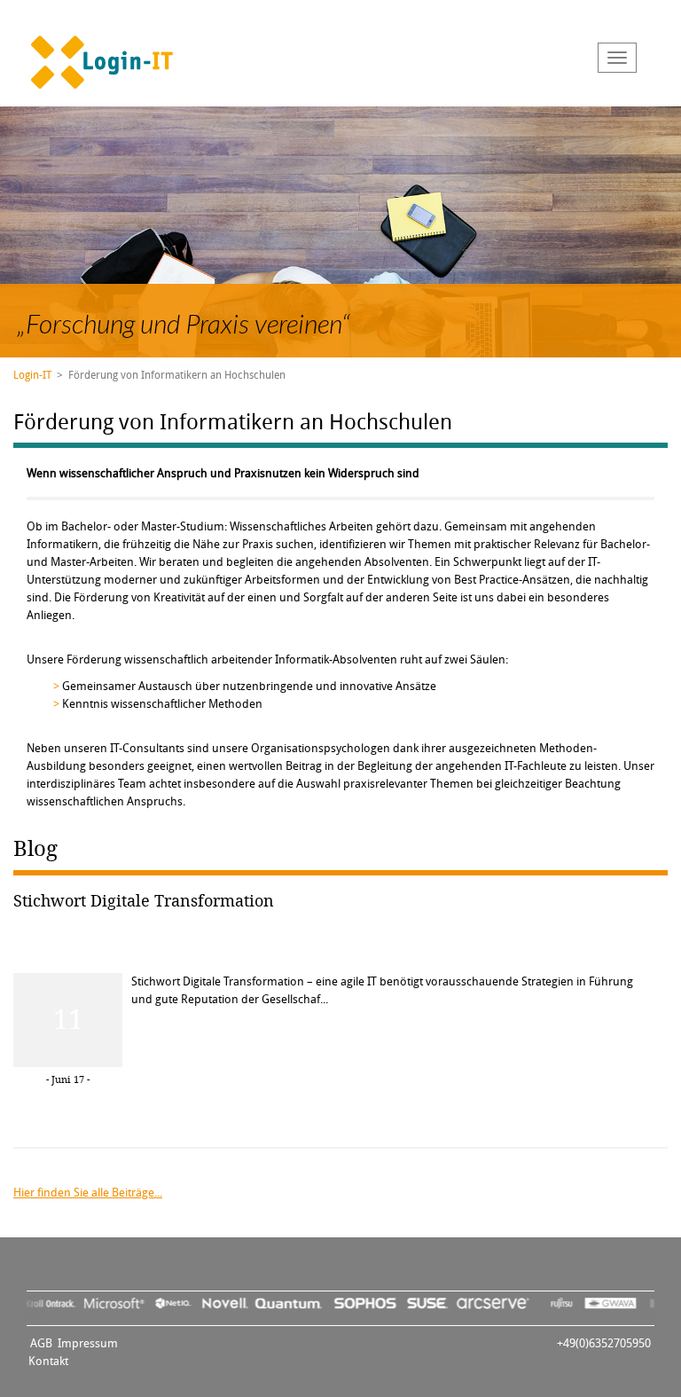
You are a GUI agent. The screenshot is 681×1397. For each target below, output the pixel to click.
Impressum (88, 1343)
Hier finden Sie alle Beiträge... (87, 1192)
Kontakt (48, 1361)
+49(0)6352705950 (604, 1343)
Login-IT (32, 375)
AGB (41, 1343)
